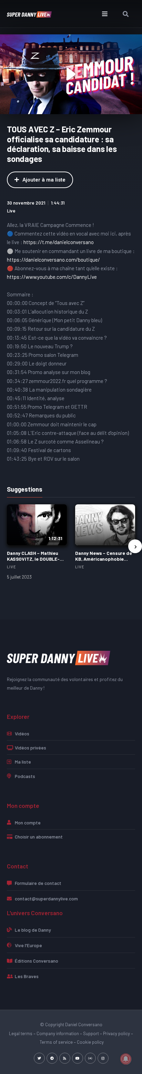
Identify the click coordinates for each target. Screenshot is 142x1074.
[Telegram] (52, 1058)
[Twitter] (39, 1058)
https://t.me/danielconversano (58, 242)
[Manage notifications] (125, 1058)
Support (91, 1033)
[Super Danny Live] (58, 657)
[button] (105, 14)
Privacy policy (116, 1033)
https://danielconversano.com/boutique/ (53, 259)
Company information (58, 1033)
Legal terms (20, 1033)
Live (11, 210)
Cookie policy (90, 1042)
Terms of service (56, 1042)
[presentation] (135, 546)
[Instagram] (103, 1058)
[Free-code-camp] (90, 1058)
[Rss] (64, 1058)
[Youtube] (77, 1058)
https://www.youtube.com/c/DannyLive (52, 277)
